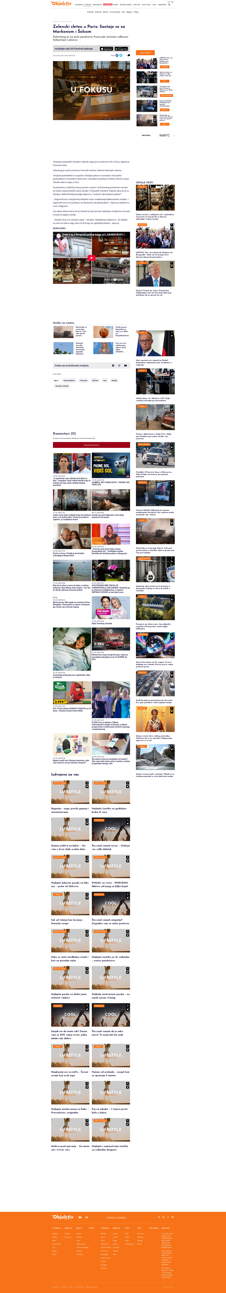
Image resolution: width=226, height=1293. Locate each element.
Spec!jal (79, 1251)
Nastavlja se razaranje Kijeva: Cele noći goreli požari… (81, 331)
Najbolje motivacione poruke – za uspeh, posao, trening (111, 996)
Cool (154, 4)
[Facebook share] (116, 55)
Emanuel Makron (69, 380)
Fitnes (103, 1241)
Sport (115, 4)
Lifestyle (136, 4)
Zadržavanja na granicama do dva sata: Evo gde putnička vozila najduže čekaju (154, 701)
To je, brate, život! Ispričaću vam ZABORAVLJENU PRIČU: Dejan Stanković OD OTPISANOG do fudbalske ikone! (167, 1240)
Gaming (139, 1241)
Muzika (115, 1244)
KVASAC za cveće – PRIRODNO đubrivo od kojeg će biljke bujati (110, 885)
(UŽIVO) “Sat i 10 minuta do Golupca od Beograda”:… (166, 60)
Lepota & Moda (106, 1247)
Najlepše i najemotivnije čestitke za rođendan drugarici (110, 1148)
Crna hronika (115, 12)
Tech (139, 1228)
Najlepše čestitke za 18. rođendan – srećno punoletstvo (110, 959)
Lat (169, 2)
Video (91, 1228)
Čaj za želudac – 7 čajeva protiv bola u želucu (110, 1111)
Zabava (68, 1228)
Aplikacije (140, 1237)
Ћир (172, 2)
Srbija (136, 12)
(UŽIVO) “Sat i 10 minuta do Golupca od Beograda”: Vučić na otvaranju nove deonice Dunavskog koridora (154, 255)
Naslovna (56, 21)
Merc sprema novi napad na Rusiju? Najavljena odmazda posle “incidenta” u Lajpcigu (154, 362)
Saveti (127, 1237)
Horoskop (162, 4)
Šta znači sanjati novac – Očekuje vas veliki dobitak (111, 848)
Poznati (58, 1006)
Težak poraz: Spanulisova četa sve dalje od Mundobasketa (122, 331)
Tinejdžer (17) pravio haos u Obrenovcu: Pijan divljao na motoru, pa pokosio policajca (154, 474)
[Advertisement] (91, 141)
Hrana (57, 894)
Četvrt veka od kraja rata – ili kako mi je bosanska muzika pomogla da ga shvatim (167, 1272)
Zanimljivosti (129, 1244)
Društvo (98, 12)
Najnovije (79, 4)
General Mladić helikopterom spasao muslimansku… (166, 103)
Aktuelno (116, 1251)
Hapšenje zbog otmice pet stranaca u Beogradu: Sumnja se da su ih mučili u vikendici (153, 588)
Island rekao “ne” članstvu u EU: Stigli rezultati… (166, 74)
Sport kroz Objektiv (83, 1247)
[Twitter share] (120, 55)
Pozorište (116, 1247)
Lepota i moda (59, 783)
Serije (114, 1254)
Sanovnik (104, 1268)
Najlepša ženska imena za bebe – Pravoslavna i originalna (70, 1111)
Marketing (63, 1287)
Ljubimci (103, 1261)
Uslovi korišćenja (79, 1287)
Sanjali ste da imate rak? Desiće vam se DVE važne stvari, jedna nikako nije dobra (69, 1035)
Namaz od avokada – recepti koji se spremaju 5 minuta (110, 1074)
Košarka (79, 1237)
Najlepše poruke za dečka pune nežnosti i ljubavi (69, 996)
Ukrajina (114, 380)
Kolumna (165, 1228)
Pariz (105, 380)
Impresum (55, 1287)
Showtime (80, 1254)
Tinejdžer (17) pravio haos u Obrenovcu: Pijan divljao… (166, 89)
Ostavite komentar (91, 445)
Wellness (103, 1234)
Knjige (115, 1241)
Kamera (115, 1234)
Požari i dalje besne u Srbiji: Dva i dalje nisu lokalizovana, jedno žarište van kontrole (153, 436)
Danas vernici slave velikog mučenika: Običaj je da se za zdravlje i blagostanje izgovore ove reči (154, 738)
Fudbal (79, 1234)
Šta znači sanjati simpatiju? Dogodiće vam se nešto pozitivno (110, 922)
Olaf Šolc (95, 380)
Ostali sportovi (81, 1244)
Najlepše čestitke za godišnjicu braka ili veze (109, 810)
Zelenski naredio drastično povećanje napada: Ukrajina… (80, 348)
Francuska (83, 380)
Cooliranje (68, 1237)
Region (129, 12)
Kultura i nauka (126, 4)
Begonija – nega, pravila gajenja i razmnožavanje (70, 810)
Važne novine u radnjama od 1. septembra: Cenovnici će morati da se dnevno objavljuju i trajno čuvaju (155, 217)
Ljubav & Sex (105, 1244)
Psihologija (104, 1254)
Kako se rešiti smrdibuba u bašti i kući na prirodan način (70, 959)
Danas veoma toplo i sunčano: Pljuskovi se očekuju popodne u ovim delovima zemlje (155, 775)
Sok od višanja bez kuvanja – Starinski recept (67, 922)
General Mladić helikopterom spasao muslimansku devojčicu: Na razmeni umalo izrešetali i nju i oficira (155, 512)
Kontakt (70, 1287)
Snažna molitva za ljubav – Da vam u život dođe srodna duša (68, 848)
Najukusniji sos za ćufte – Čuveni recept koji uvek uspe (69, 1074)
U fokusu (87, 4)
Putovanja (104, 1251)
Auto (127, 1228)
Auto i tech (146, 4)
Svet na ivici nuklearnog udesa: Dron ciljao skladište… (121, 347)
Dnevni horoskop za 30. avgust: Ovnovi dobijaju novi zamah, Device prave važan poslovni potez (154, 664)
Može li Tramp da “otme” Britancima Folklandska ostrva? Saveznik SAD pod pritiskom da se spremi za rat (153, 293)
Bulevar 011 (97, 4)
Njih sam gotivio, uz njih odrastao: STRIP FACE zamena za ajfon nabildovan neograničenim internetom (166, 1258)
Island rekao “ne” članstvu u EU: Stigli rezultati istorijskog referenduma (153, 399)
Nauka (139, 1244)
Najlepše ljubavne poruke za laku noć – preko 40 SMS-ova (70, 885)
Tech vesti (140, 1234)
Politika (90, 12)
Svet (123, 12)
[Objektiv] (61, 4)
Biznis (105, 12)
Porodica (104, 1265)
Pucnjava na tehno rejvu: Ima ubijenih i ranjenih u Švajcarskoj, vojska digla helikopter (153, 626)
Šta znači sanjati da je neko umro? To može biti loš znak (107, 1033)
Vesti (126, 1234)
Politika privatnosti (92, 1287)
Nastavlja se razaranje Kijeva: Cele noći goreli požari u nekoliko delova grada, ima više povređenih (155, 550)
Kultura (116, 1228)
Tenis (78, 1241)
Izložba (115, 1237)
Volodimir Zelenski (61, 386)
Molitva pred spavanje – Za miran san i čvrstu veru (70, 1148)
